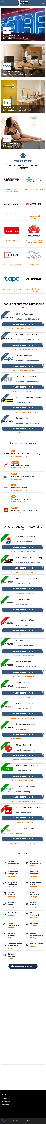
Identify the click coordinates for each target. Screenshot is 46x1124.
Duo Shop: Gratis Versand (25, 537)
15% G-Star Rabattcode (24, 314)
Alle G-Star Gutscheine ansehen (23, 329)
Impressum (6, 1102)
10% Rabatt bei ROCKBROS (25, 724)
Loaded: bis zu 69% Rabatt (25, 620)
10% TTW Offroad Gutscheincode (28, 397)
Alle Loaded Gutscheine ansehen (23, 593)
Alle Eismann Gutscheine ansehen (23, 718)
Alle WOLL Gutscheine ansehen (23, 760)
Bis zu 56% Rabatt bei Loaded (26, 641)
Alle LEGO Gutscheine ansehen (23, 822)
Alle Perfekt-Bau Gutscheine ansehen (23, 843)
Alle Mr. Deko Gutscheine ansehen (23, 391)
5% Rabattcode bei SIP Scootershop (29, 557)
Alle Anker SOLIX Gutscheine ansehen (23, 801)
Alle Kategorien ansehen (21, 966)
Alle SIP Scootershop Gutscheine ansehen (23, 572)
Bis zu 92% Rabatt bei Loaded (26, 578)
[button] (4, 1120)
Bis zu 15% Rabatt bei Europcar (27, 766)
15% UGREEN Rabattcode (24, 418)
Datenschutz (6, 1105)
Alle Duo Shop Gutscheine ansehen (23, 551)
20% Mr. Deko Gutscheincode (27, 376)
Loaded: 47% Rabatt (23, 682)
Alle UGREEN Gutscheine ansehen (23, 433)
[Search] (42, 3)
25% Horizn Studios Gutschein (27, 335)
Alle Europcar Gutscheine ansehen (23, 780)
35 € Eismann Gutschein (25, 703)
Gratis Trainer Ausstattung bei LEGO (29, 807)
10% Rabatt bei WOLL (23, 745)
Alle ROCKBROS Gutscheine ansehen (23, 739)
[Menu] (2, 3)
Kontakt (4, 1099)
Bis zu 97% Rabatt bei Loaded (26, 662)
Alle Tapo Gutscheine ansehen (23, 370)
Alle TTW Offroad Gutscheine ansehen (23, 412)
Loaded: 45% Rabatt (23, 599)
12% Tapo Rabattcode (24, 356)
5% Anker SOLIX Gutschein (25, 787)
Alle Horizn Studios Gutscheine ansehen (23, 349)
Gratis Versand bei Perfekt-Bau (27, 828)
